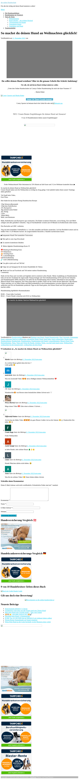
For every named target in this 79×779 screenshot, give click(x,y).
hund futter (47, 339)
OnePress (33, 777)
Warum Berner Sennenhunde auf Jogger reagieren (21, 620)
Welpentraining (14, 19)
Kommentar (5, 500)
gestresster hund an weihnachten (15, 339)
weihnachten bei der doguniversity (12, 345)
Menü (3, 9)
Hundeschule (16, 341)
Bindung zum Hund (37, 337)
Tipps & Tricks (10, 17)
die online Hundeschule (8, 2)
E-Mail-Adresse (6, 508)
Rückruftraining (6, 343)
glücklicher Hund (32, 339)
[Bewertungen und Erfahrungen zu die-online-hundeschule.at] (39, 600)
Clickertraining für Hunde (17, 22)
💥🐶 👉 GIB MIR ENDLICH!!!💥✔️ (18, 614)
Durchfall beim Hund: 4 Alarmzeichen (17, 616)
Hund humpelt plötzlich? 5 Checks (16, 609)
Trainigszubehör (10, 28)
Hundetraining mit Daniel (39, 341)
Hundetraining (25, 341)
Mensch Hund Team (67, 341)
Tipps (14, 343)
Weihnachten (68, 343)
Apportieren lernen (15, 24)
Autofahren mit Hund (16, 26)
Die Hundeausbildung (12, 13)
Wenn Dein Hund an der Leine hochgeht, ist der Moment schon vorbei (28, 622)
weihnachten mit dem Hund (33, 345)
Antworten (38, 359)
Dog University (64, 337)
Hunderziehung (6, 341)
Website (3, 511)
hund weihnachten (58, 339)
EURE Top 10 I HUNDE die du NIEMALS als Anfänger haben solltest (28, 618)
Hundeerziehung (17, 337)
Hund (41, 339)
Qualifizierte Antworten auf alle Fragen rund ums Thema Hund (25, 610)
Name (3, 504)
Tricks (43, 343)
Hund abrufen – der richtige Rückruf (21, 20)
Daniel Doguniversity (52, 337)
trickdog (38, 343)
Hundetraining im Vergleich (14, 15)
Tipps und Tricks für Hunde (25, 343)
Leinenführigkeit (54, 341)
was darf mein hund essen (54, 343)
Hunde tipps (68, 339)
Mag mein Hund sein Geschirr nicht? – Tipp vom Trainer (23, 612)
